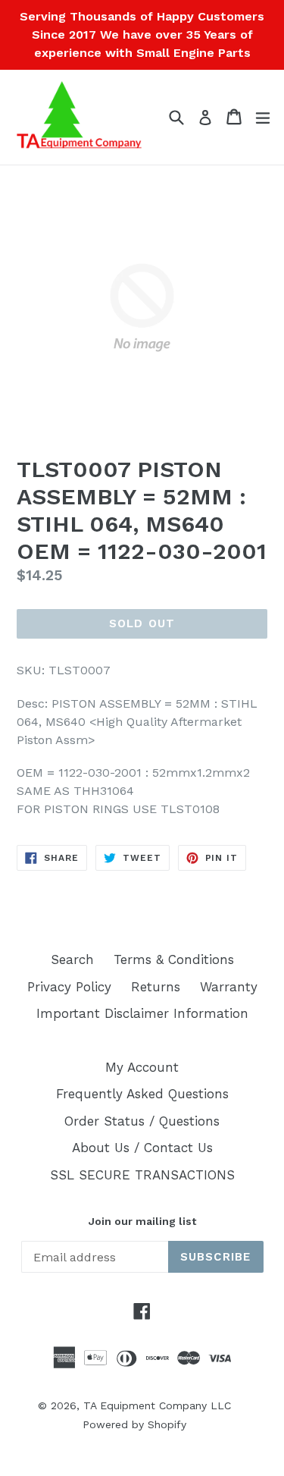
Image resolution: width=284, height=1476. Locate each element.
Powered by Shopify (134, 1424)
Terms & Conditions (174, 959)
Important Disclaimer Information (142, 1013)
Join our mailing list (142, 1221)
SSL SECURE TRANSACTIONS (142, 1174)
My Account (142, 1067)
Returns (155, 986)
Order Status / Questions (142, 1121)
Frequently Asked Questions (142, 1093)
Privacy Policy (69, 986)
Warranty (228, 986)
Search (72, 959)
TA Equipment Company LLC (157, 1405)
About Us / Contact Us (142, 1147)
